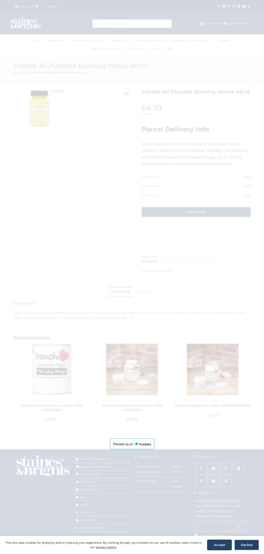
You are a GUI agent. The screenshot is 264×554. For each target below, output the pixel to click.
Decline (247, 545)
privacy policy (106, 547)
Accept (219, 545)
